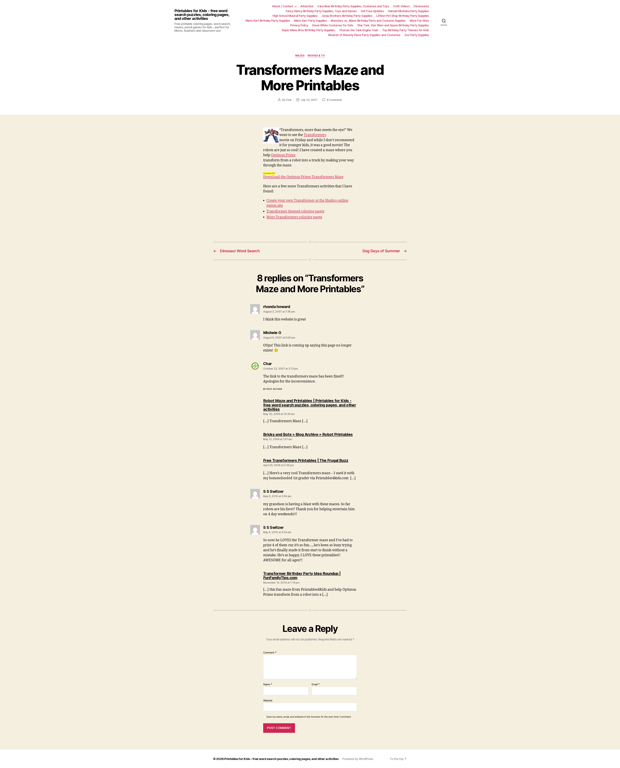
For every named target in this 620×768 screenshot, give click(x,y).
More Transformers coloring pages (294, 217)
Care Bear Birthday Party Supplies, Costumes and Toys (353, 6)
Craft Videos (401, 6)
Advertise (306, 6)
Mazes (300, 55)
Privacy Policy (299, 25)
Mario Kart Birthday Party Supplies (268, 20)
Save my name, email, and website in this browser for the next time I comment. (308, 716)
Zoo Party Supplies (416, 35)
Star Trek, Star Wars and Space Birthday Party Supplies (393, 25)
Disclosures (421, 6)
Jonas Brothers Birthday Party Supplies (346, 15)
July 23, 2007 (309, 99)
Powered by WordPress (357, 759)
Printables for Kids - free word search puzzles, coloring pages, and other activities (201, 15)
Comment (270, 652)
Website (267, 700)
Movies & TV (316, 55)
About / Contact (282, 6)
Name (267, 684)
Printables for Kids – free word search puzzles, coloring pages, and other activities (281, 759)
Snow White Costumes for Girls (332, 25)
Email (316, 684)
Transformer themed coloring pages (295, 211)
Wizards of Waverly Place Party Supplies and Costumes (364, 35)
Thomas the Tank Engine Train (358, 30)
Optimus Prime (283, 155)
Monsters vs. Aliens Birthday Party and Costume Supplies (368, 20)
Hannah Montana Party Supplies (408, 11)
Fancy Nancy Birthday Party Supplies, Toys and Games (321, 11)
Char (289, 99)
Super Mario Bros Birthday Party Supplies (308, 30)
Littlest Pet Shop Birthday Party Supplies (402, 15)
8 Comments (334, 99)
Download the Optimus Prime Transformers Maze (303, 177)
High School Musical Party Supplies (295, 15)
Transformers (315, 135)
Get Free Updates (372, 11)
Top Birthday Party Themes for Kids (405, 30)
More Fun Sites (419, 20)
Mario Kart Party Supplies (310, 20)
